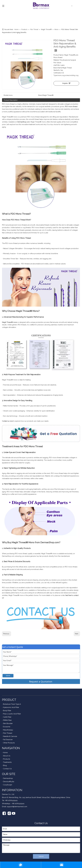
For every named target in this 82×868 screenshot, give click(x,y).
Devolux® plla (8, 782)
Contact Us (7, 769)
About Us (6, 756)
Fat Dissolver (8, 740)
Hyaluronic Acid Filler (11, 707)
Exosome (6, 727)
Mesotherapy (8, 730)
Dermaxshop (8, 778)
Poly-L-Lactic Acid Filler (12, 714)
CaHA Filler (7, 717)
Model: (6, 95)
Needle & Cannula (10, 736)
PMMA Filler (7, 720)
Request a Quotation (41, 681)
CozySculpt (7, 785)
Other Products (9, 743)
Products (6, 759)
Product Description (11, 100)
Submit (8, 676)
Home (5, 753)
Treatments (7, 762)
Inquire (65, 83)
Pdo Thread (7, 733)
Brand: (40, 95)
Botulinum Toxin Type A (12, 704)
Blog (5, 765)
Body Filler (7, 711)
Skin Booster (8, 723)
